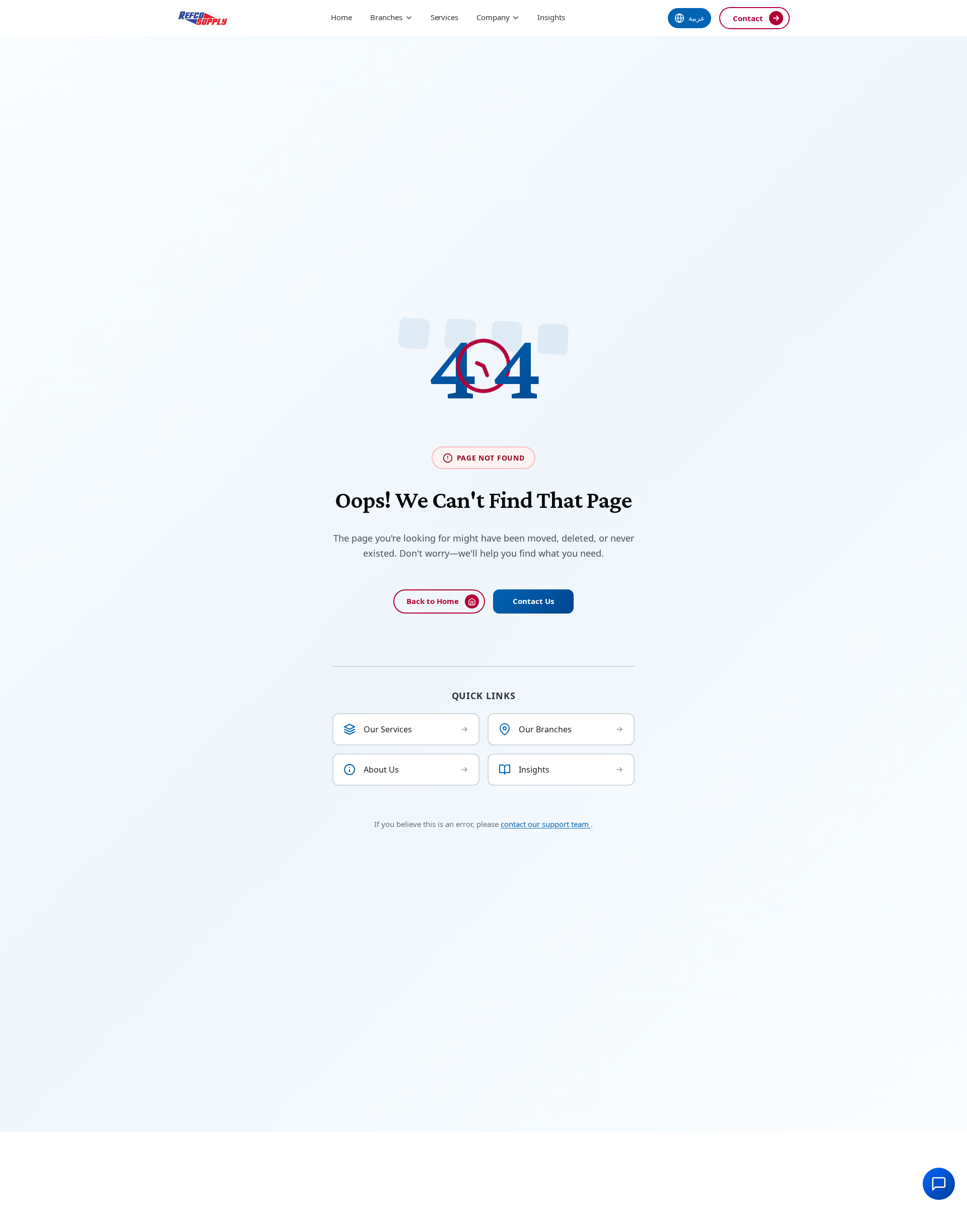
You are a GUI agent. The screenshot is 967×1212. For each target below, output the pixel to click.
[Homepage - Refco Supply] (202, 18)
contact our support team (546, 824)
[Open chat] (939, 1184)
